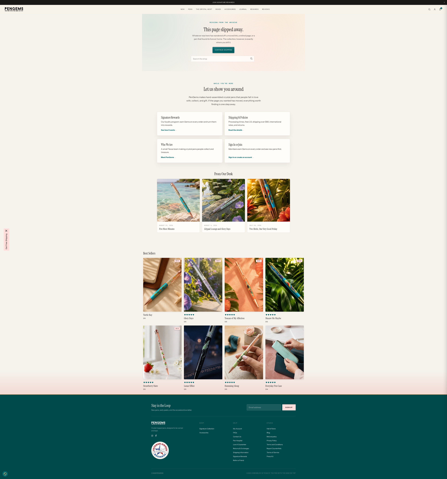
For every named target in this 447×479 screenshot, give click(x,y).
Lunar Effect (189, 386)
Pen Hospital (237, 441)
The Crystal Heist (204, 9)
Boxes (218, 9)
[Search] (429, 9)
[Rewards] (5, 474)
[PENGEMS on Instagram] (152, 436)
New (183, 9)
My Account (237, 429)
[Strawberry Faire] (162, 352)
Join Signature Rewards (223, 2)
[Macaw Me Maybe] (284, 285)
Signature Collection (206, 429)
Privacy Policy (272, 441)
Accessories (230, 9)
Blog (268, 433)
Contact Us (237, 437)
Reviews (266, 9)
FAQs (235, 433)
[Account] (434, 9)
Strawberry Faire (150, 386)
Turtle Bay (147, 315)
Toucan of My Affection (234, 318)
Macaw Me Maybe (273, 318)
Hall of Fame (271, 429)
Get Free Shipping (6, 241)
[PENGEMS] (14, 9)
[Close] (6, 231)
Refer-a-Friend (238, 460)
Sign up (289, 407)
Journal (243, 9)
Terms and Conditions (275, 444)
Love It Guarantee (239, 444)
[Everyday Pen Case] (284, 352)
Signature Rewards (240, 456)
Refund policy (272, 437)
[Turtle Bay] (162, 285)
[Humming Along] (244, 352)
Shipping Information (240, 452)
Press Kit (270, 456)
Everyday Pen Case (273, 386)
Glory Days (188, 318)
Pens (190, 9)
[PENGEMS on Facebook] (156, 436)
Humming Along (232, 386)
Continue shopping (223, 50)
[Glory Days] (203, 285)
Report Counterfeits (274, 448)
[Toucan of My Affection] (244, 285)
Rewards (254, 9)
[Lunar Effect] (203, 352)
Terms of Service (273, 452)
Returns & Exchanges (241, 448)
